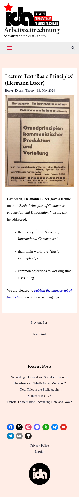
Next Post (39, 334)
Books (9, 90)
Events (19, 90)
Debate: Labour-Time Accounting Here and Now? (39, 402)
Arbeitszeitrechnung (32, 29)
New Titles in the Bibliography (39, 389)
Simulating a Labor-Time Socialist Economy (39, 377)
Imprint (39, 451)
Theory (30, 90)
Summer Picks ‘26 (39, 396)
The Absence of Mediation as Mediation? (39, 383)
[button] (73, 48)
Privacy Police (39, 445)
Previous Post (39, 322)
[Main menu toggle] (9, 48)
